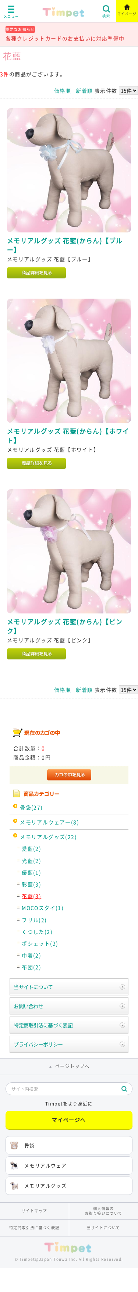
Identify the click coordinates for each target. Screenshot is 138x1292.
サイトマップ (34, 1210)
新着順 (84, 90)
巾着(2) (31, 955)
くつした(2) (37, 931)
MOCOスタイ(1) (43, 907)
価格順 (62, 90)
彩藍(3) (31, 884)
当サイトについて (33, 986)
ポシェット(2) (40, 943)
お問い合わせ (28, 1006)
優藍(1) (31, 872)
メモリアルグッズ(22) (48, 836)
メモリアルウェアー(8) (49, 822)
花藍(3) (31, 896)
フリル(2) (34, 919)
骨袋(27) (31, 807)
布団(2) (31, 967)
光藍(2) (31, 860)
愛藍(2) (31, 848)
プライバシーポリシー (38, 1044)
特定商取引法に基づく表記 (43, 1025)
